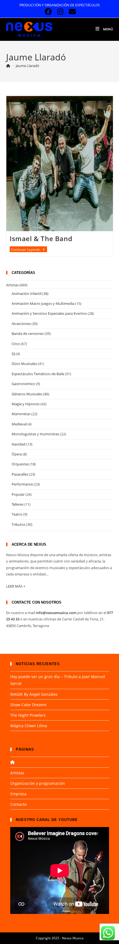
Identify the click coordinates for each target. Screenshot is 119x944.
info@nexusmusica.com (56, 612)
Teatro (17, 514)
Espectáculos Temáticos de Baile (38, 373)
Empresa (18, 793)
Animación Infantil (27, 293)
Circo (16, 343)
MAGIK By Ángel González (34, 694)
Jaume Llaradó (27, 65)
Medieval (19, 424)
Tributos (18, 524)
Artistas (12, 284)
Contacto (18, 804)
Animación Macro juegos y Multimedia (43, 303)
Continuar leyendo (29, 249)
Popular (18, 494)
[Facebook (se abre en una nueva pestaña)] (48, 11)
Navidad (18, 444)
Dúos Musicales (24, 363)
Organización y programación (37, 783)
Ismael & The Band (41, 238)
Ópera (17, 454)
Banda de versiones (28, 333)
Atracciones (21, 323)
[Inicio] (8, 65)
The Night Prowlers (28, 715)
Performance (22, 484)
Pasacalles (20, 474)
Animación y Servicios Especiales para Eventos (49, 313)
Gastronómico (23, 383)
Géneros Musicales (27, 393)
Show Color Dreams (28, 704)
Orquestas (20, 464)
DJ (13, 353)
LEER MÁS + (15, 586)
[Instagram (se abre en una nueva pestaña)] (60, 11)
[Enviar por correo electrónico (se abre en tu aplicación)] (71, 11)
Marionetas (21, 413)
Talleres (18, 504)
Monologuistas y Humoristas (35, 433)
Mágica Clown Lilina (28, 725)
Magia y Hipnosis (26, 403)
